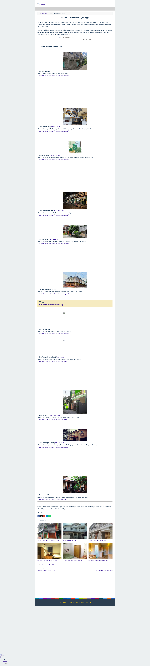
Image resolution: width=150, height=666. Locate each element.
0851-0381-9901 (61, 357)
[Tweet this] (41, 516)
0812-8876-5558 (59, 211)
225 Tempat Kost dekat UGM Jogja (71, 540)
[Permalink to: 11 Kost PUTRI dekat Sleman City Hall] (75, 551)
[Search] (110, 9)
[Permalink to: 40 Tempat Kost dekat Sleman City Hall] (49, 551)
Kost (43, 564)
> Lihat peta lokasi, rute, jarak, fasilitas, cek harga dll (53, 75)
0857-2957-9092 (55, 415)
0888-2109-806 (55, 155)
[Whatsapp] (49, 516)
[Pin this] (44, 516)
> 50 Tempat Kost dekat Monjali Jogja (51, 305)
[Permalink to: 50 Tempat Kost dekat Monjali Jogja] (100, 531)
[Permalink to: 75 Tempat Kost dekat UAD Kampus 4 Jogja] (49, 531)
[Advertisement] (75, 93)
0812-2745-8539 (55, 127)
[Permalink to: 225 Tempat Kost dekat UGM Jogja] (75, 531)
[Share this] (39, 516)
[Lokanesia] (41, 4)
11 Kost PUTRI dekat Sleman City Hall (72, 560)
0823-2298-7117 (54, 239)
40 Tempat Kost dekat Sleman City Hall (47, 560)
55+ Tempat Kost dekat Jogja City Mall (98, 560)
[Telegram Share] (47, 516)
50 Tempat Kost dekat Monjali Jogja (97, 540)
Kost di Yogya (52, 564)
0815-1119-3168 (59, 443)
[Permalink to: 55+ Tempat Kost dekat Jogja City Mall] (100, 551)
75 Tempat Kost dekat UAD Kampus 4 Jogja (48, 540)
